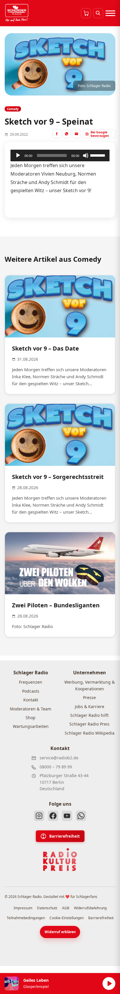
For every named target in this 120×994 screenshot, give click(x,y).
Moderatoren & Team (30, 709)
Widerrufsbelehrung (90, 907)
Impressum (23, 907)
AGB (65, 907)
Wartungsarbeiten (31, 726)
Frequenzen (30, 682)
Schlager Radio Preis (89, 724)
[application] (60, 155)
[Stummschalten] (86, 155)
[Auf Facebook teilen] (56, 134)
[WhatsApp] (81, 816)
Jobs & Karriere (89, 706)
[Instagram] (39, 816)
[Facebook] (53, 816)
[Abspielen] (109, 983)
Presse (89, 697)
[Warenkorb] (86, 13)
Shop (31, 717)
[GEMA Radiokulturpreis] (60, 860)
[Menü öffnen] (110, 13)
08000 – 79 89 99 (56, 767)
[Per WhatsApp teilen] (66, 134)
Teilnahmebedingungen (26, 917)
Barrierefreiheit (64, 836)
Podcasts (30, 691)
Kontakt (30, 700)
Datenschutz (47, 907)
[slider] (98, 155)
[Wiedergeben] (18, 155)
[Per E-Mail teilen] (76, 134)
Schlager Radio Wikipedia (89, 733)
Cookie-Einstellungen (67, 917)
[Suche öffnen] (98, 13)
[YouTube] (67, 816)
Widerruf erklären (60, 931)
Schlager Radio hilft (89, 715)
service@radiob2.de (59, 757)
